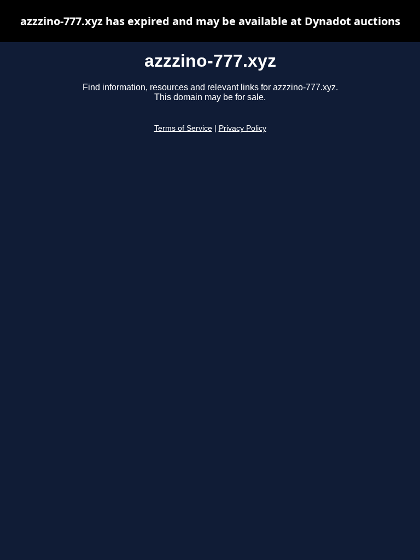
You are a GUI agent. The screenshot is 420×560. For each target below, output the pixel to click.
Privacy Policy (242, 128)
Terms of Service (183, 128)
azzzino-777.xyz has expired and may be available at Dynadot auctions (210, 21)
